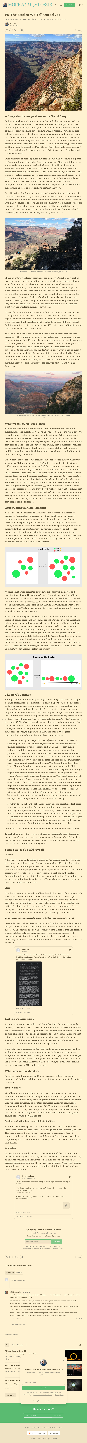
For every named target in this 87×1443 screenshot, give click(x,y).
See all (9, 1395)
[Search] (56, 5)
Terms (46, 1428)
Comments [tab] (10, 1272)
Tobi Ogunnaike (15, 1292)
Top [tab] (7, 1345)
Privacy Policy (59, 1395)
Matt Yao (13, 23)
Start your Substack (38, 1433)
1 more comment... (11, 1334)
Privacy (40, 1428)
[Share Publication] (61, 5)
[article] (43, 1355)
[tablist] (14, 1272)
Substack (33, 1438)
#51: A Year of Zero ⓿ (15, 1351)
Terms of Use (54, 1393)
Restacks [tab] (19, 1272)
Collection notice (56, 1428)
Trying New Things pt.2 (29, 1115)
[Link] (2, 116)
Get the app (54, 1433)
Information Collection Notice (43, 1395)
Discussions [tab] (21, 1345)
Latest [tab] (13, 1345)
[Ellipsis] (81, 1292)
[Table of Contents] (2, 721)
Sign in (80, 5)
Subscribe (69, 5)
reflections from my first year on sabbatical (20, 1354)
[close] (64, 1360)
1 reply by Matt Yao (18, 1325)
